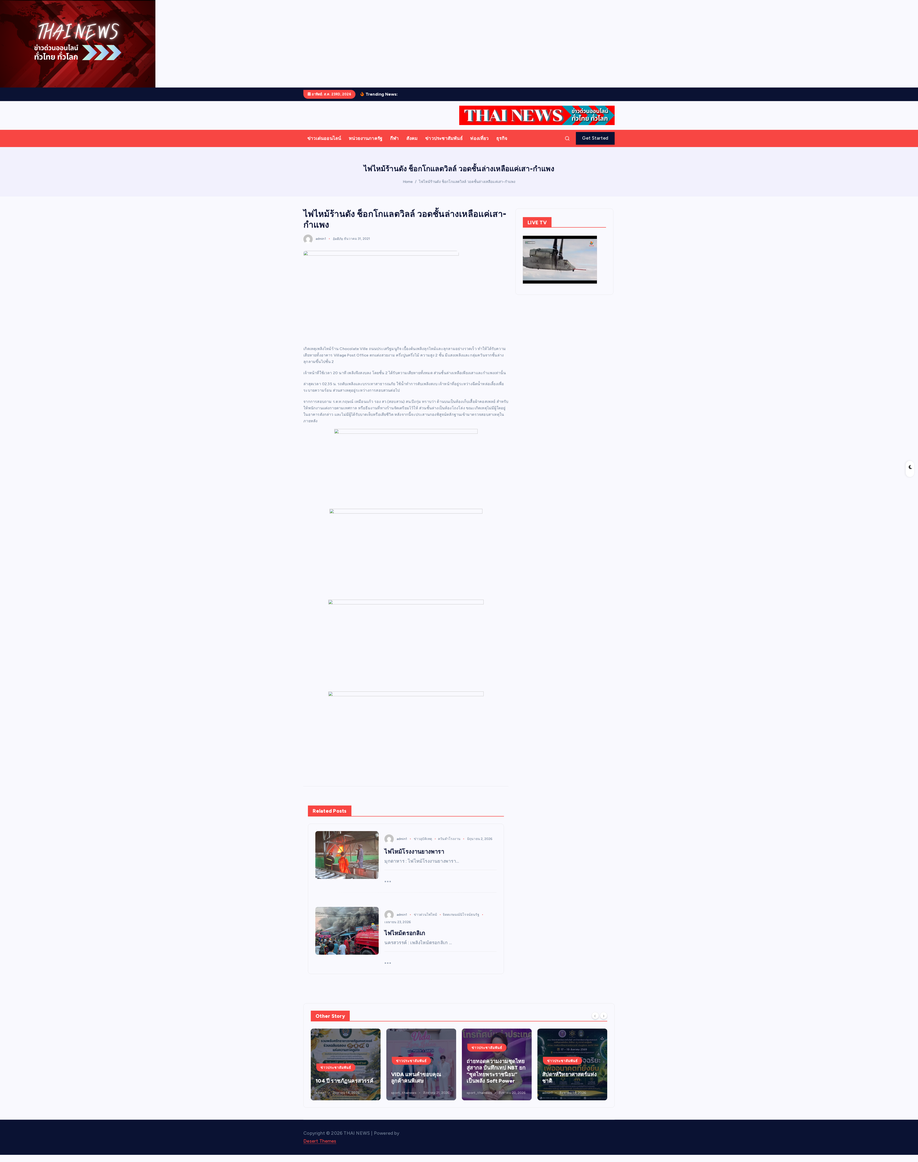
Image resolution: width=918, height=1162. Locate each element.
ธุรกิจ (501, 138)
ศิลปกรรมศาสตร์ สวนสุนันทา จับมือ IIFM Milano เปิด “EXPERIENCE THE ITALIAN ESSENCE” (583, 1067)
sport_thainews (343, 1093)
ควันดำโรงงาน (449, 839)
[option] (361, 1064)
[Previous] (595, 1015)
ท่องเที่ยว (479, 138)
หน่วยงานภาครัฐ (365, 138)
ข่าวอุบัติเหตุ (423, 839)
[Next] (603, 1015)
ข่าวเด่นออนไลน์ (324, 138)
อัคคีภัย (338, 239)
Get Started (595, 138)
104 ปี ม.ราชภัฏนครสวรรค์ (500, 1077)
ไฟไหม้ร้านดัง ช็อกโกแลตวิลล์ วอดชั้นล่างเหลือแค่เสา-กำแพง (467, 182)
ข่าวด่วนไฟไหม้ (425, 915)
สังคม (412, 138)
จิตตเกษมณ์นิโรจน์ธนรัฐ (461, 915)
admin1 (321, 239)
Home (408, 182)
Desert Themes (319, 1141)
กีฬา (394, 138)
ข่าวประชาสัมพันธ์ (444, 138)
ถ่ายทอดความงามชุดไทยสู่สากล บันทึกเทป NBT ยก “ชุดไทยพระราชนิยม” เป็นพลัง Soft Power (360, 1071)
